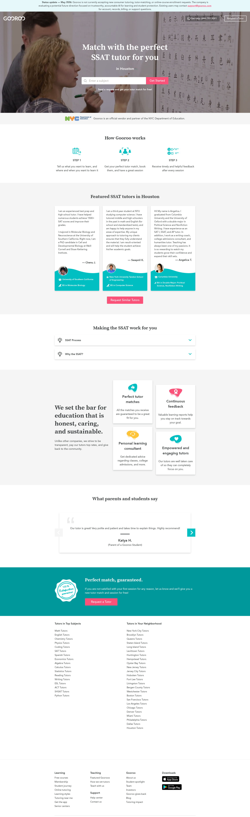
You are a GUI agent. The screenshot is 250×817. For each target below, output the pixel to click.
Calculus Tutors (63, 667)
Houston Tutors (135, 728)
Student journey (63, 785)
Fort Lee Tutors (135, 679)
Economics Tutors (64, 659)
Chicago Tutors (135, 707)
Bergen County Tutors (138, 687)
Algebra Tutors (62, 663)
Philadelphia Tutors (137, 719)
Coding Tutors (62, 647)
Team (129, 785)
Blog (128, 798)
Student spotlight (135, 781)
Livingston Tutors (136, 683)
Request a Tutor (235, 18)
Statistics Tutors (63, 671)
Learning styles (62, 794)
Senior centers (62, 806)
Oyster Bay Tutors (136, 663)
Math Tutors (61, 630)
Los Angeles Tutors (137, 703)
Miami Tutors (133, 715)
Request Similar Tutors (125, 300)
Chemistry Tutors (64, 638)
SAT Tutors (60, 651)
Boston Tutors (134, 695)
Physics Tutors (62, 643)
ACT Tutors (60, 687)
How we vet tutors (100, 781)
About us (131, 777)
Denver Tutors (134, 711)
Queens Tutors (134, 638)
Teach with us (97, 785)
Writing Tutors (62, 679)
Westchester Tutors (137, 691)
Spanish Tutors (62, 655)
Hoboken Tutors (135, 675)
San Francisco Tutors (137, 699)
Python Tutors (62, 695)
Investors (131, 790)
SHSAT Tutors (62, 691)
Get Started (157, 80)
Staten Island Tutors (137, 643)
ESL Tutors (60, 683)
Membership (61, 781)
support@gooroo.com (199, 5)
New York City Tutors (138, 630)
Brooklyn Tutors (135, 634)
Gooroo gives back (136, 794)
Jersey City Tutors (136, 671)
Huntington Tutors (136, 655)
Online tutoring (63, 790)
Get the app (61, 802)
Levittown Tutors (135, 651)
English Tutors (62, 634)
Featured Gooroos (100, 777)
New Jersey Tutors (136, 667)
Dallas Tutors (133, 724)
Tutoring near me (64, 798)
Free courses (61, 777)
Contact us (96, 801)
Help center (96, 797)
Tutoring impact (134, 802)
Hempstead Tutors (136, 659)
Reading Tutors (63, 675)
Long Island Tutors (136, 647)
